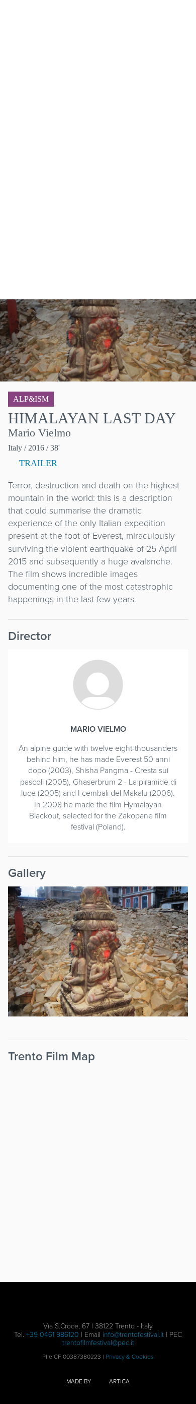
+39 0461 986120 (52, 1334)
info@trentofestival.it (133, 1334)
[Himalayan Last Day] (98, 951)
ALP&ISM (31, 399)
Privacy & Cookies (130, 1356)
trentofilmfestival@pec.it (98, 1342)
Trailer (37, 463)
